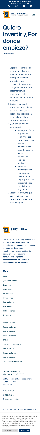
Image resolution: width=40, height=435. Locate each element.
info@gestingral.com (12, 399)
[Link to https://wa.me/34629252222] (16, 6)
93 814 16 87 (9, 391)
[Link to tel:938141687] (9, 6)
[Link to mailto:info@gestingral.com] (23, 6)
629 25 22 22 (9, 395)
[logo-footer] (15, 12)
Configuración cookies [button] (10, 430)
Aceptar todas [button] (24, 430)
